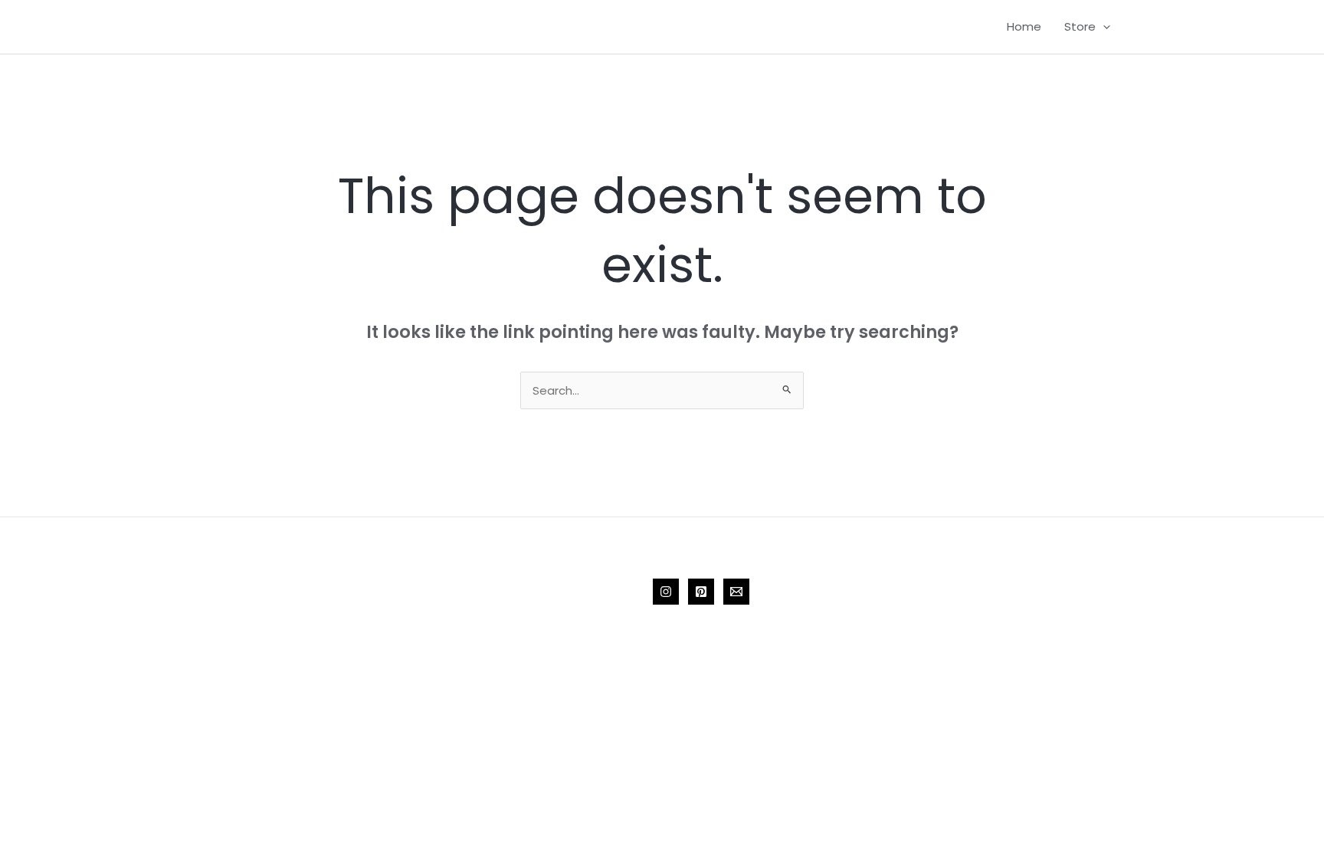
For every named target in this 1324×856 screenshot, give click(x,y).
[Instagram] (666, 592)
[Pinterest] (701, 592)
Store (1080, 26)
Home (1024, 26)
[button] (1103, 27)
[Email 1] (736, 592)
